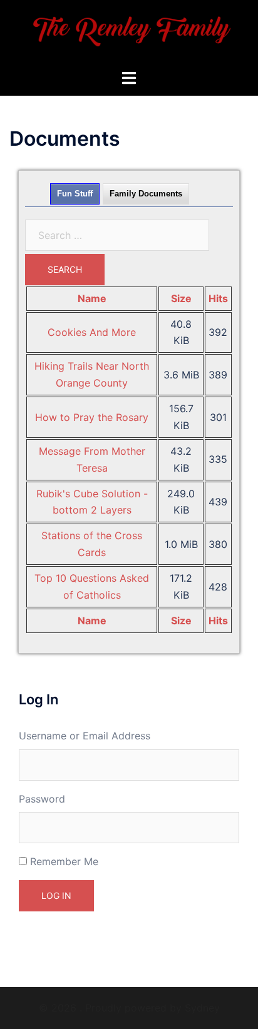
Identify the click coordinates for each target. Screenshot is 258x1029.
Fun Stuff (75, 193)
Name (92, 298)
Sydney (202, 1007)
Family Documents (146, 193)
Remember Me (64, 861)
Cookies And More (92, 332)
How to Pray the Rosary (91, 417)
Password (42, 799)
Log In (56, 895)
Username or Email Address (84, 735)
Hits (218, 298)
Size (181, 298)
